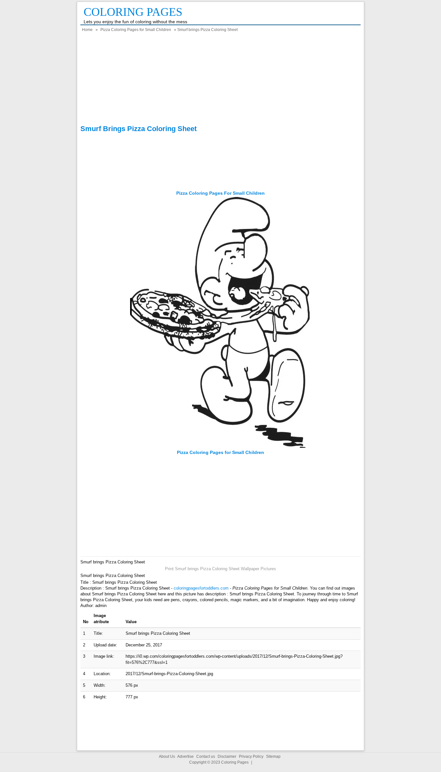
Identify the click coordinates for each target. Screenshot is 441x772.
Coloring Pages (133, 11)
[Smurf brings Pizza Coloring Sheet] (220, 446)
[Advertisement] (220, 79)
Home (87, 29)
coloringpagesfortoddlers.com (201, 588)
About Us (167, 756)
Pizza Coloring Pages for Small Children (135, 29)
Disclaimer (227, 756)
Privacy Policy (251, 756)
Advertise (185, 756)
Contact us (205, 756)
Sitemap (273, 756)
